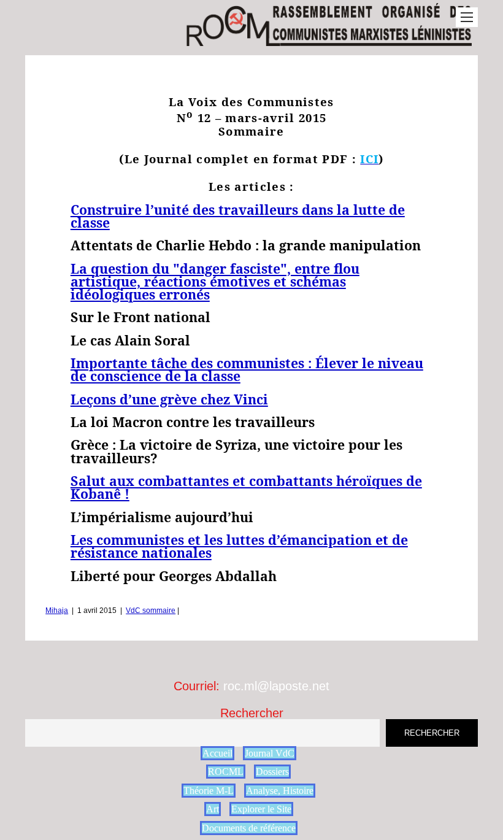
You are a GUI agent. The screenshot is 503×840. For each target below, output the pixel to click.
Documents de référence (249, 828)
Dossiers (272, 771)
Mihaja (56, 610)
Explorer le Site (261, 809)
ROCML (226, 771)
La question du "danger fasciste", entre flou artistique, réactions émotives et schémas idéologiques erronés (215, 282)
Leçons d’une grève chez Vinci (169, 399)
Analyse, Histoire (279, 790)
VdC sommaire (150, 610)
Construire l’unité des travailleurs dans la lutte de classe (238, 216)
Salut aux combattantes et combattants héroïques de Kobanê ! (246, 487)
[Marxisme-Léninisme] (328, 39)
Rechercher (251, 713)
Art (212, 809)
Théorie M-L (208, 790)
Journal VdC (269, 753)
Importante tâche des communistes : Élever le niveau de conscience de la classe (247, 369)
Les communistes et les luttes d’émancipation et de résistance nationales (239, 546)
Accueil (217, 753)
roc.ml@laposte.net (276, 686)
